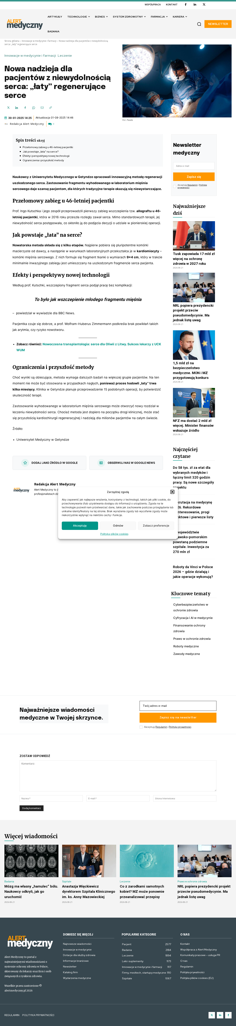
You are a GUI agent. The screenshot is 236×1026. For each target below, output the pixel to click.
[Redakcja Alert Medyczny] (6, 124)
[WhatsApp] (33, 107)
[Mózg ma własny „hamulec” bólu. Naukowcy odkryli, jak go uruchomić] (31, 861)
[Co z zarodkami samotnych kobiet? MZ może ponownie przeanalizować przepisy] (147, 861)
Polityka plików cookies (114, 533)
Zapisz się (194, 177)
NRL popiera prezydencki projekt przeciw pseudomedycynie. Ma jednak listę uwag (204, 891)
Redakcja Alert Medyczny (27, 124)
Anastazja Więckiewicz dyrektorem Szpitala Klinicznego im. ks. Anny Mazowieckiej (88, 891)
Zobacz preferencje (156, 525)
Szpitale (66, 881)
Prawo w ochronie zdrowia (192, 881)
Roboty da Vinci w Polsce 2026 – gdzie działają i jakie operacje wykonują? (193, 572)
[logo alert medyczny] (30, 941)
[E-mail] (42, 107)
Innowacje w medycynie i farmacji (39, 40)
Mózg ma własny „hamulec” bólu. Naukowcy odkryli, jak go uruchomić (31, 891)
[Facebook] (185, 4)
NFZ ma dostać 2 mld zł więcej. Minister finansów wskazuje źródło (193, 426)
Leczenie (65, 55)
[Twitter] (212, 1015)
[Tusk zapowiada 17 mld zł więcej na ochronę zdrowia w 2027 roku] (194, 236)
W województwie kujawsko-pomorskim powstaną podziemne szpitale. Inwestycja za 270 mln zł (191, 542)
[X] (204, 4)
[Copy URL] (50, 107)
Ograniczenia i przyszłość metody (43, 160)
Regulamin (192, 185)
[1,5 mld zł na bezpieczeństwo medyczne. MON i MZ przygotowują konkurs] (194, 345)
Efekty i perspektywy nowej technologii (46, 155)
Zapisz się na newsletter (178, 717)
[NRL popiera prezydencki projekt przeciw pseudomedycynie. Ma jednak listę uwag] (194, 287)
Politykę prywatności (180, 727)
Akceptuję (80, 525)
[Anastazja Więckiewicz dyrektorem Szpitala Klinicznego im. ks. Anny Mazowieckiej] (89, 861)
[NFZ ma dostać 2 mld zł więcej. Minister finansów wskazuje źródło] (194, 402)
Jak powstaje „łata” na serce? (41, 151)
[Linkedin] (195, 4)
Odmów (118, 525)
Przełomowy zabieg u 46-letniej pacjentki (48, 147)
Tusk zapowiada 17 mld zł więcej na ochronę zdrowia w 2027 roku (194, 259)
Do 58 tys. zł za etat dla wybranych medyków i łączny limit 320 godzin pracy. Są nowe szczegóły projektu (193, 477)
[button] (172, 492)
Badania (9, 881)
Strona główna (11, 40)
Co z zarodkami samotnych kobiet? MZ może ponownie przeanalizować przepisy (142, 891)
